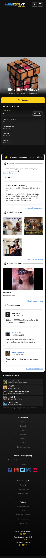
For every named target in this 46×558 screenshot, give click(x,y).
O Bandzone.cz (23, 519)
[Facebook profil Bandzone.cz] (10, 470)
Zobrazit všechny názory (34, 369)
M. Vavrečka (16, 333)
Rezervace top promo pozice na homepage (23, 460)
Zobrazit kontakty (9, 173)
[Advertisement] (23, 32)
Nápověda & (23, 506)
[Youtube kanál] (16, 470)
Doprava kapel (23, 493)
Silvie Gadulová (18, 352)
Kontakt (23, 510)
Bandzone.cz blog (23, 447)
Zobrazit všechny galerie (34, 259)
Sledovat (25, 100)
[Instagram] (28, 470)
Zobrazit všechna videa (35, 301)
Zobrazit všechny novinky (34, 208)
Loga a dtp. (23, 523)
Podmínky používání (23, 515)
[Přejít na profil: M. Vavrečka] (7, 334)
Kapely (23, 422)
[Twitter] (22, 470)
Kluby (23, 439)
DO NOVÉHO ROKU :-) (16, 185)
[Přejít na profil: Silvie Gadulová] (7, 353)
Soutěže (23, 443)
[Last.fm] (35, 470)
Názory (40, 157)
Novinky (13, 157)
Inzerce (23, 464)
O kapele (23, 157)
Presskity (23, 485)
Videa (23, 430)
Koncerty (23, 426)
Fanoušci (23, 434)
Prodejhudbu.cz (23, 489)
